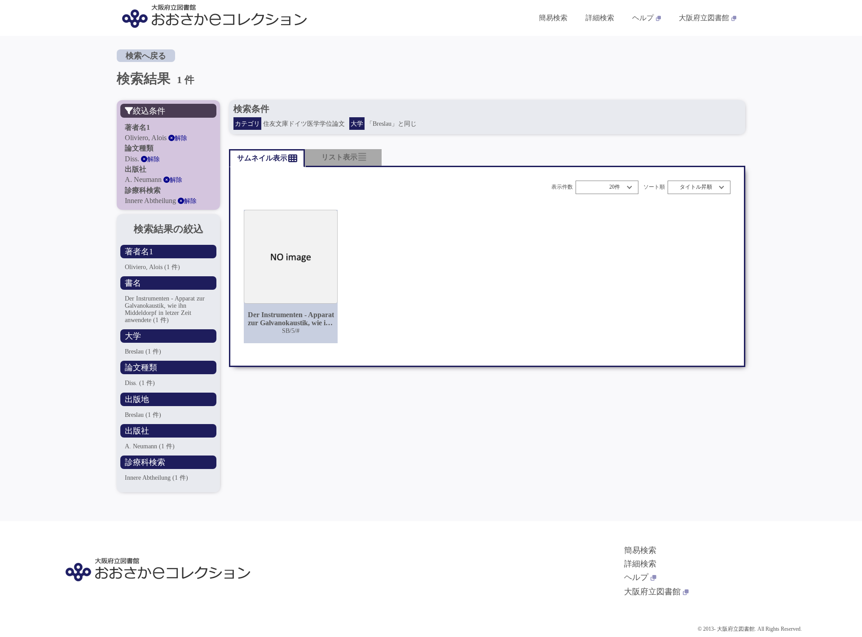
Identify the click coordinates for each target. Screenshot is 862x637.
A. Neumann (150, 446)
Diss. (140, 383)
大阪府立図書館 (704, 18)
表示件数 (562, 187)
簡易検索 (553, 18)
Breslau (143, 351)
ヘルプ (643, 18)
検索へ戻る (146, 55)
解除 (181, 138)
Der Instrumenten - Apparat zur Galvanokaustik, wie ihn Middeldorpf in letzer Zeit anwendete (165, 309)
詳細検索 (599, 18)
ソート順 (654, 187)
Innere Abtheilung (156, 477)
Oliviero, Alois (152, 267)
